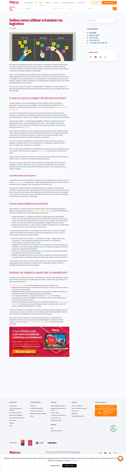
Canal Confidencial (77, 406)
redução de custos (18, 285)
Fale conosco (75, 411)
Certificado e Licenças (15, 412)
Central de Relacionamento (79, 408)
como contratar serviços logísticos (38, 322)
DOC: (71, 8)
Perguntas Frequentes (78, 416)
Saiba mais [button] (74, 460)
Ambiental (33, 406)
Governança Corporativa (36, 411)
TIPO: (54, 8)
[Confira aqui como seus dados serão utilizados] (19, 9)
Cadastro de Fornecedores (58, 415)
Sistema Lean (13, 420)
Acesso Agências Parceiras (58, 406)
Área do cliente (55, 412)
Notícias (92, 38)
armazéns (26, 127)
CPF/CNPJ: (27, 8)
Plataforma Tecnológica (15, 415)
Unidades (11, 423)
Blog (41, 3)
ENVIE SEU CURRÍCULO (106, 407)
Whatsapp (74, 413)
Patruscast (93, 40)
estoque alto (42, 151)
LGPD (10, 425)
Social (31, 416)
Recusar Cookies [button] (56, 465)
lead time (48, 296)
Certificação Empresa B (36, 408)
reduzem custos (19, 182)
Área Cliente (96, 3)
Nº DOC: (90, 8)
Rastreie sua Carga (56, 420)
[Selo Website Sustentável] (113, 428)
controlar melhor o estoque (42, 211)
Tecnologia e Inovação (97, 43)
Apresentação (13, 406)
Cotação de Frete (109, 3)
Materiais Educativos (56, 430)
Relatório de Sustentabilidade (38, 413)
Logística (92, 35)
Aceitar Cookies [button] (69, 465)
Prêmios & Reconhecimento (16, 418)
